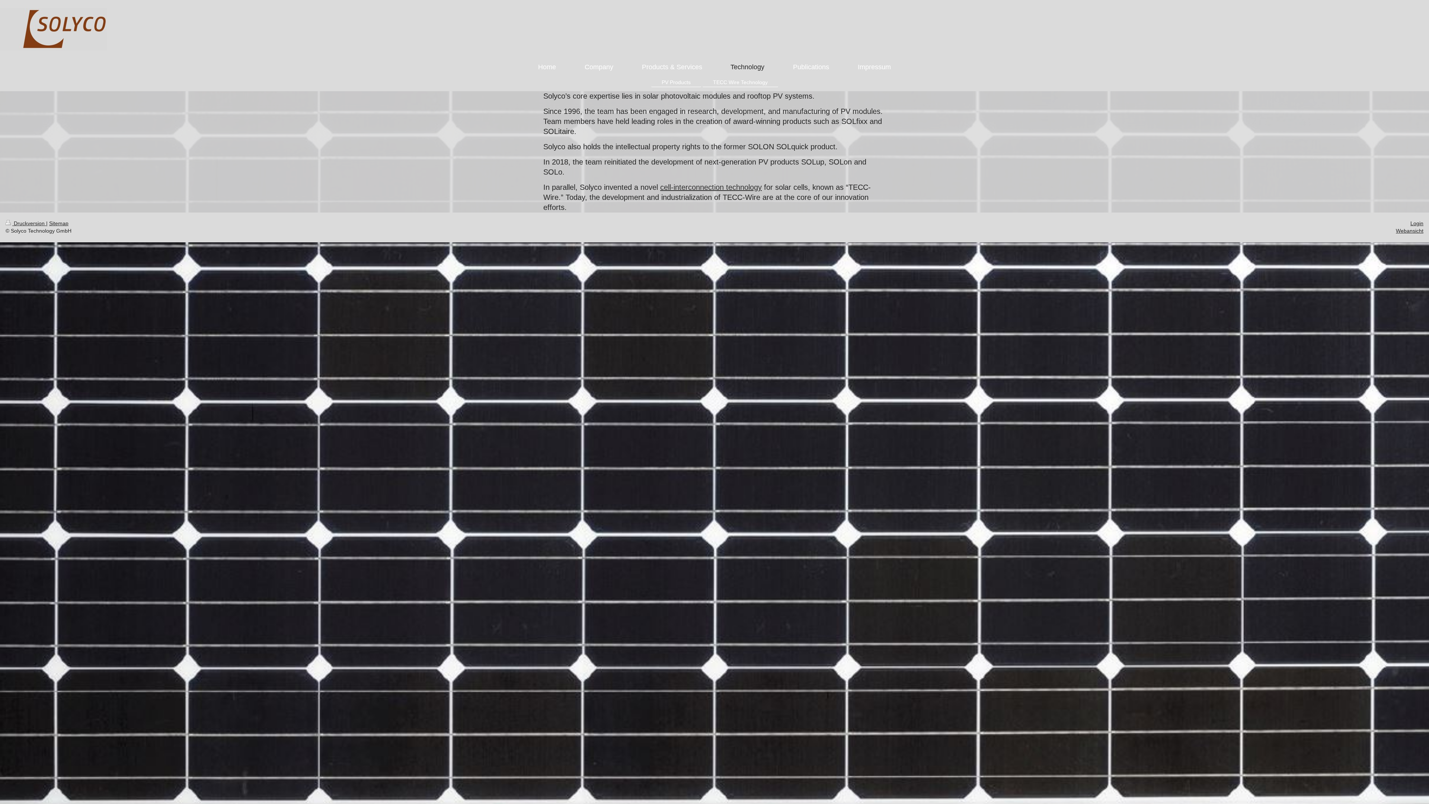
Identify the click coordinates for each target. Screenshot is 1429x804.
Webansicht (1409, 231)
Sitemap (58, 223)
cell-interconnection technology (711, 187)
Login (1416, 223)
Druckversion (29, 223)
